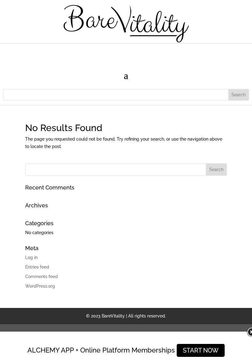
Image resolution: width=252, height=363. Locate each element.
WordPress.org (40, 286)
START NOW (201, 350)
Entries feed (37, 267)
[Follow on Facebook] (114, 53)
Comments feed (41, 276)
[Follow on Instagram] (126, 53)
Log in (31, 257)
